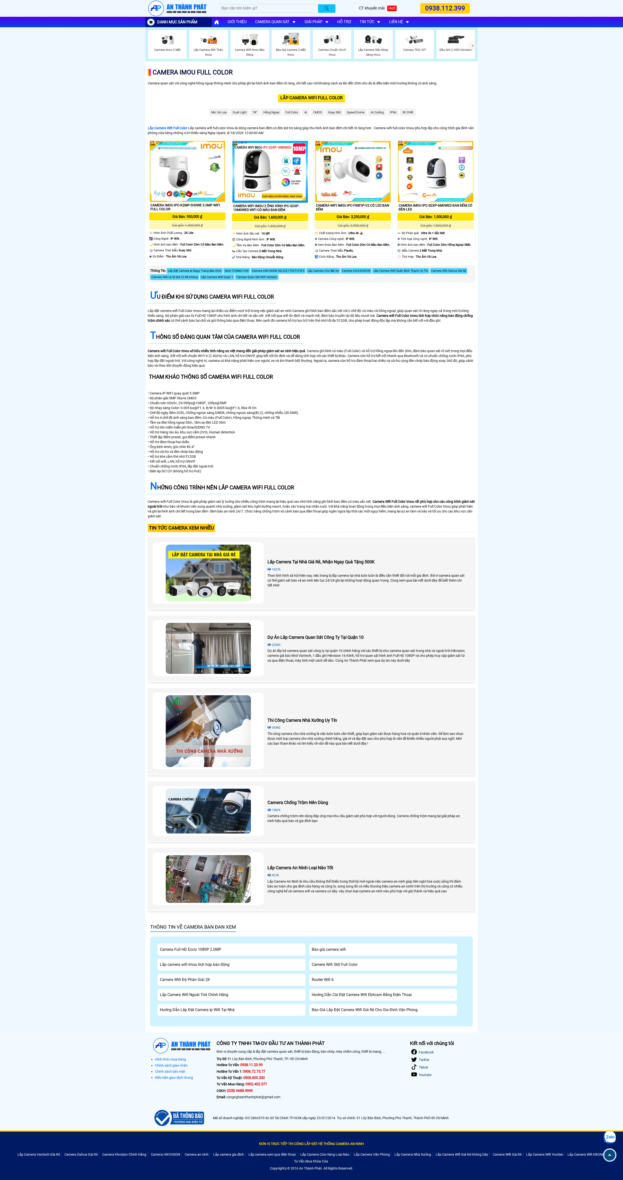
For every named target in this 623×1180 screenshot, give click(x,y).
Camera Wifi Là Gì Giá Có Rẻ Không (174, 277)
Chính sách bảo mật (170, 1071)
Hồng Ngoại (271, 112)
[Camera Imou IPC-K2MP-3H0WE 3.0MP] (187, 171)
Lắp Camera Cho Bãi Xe (323, 271)
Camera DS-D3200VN (356, 271)
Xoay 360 (334, 112)
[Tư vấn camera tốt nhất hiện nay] (472, 45)
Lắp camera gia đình (228, 1154)
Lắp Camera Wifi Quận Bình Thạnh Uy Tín (401, 271)
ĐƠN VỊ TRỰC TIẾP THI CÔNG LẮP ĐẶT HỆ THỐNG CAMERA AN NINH (311, 1144)
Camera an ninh (197, 1154)
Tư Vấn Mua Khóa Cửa (311, 1161)
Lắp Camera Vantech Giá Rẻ (39, 1154)
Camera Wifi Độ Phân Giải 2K (185, 979)
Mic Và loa (219, 112)
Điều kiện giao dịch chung (174, 1077)
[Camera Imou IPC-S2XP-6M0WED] (435, 171)
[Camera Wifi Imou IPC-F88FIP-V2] (353, 171)
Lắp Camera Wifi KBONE (586, 1154)
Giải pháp (313, 21)
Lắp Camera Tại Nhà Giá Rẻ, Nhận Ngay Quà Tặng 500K (321, 561)
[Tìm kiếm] (326, 8)
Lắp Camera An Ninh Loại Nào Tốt (300, 867)
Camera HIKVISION (165, 1154)
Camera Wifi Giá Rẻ (507, 1154)
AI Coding (377, 112)
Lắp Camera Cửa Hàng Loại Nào (324, 1154)
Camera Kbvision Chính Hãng (124, 1154)
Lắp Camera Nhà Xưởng (412, 1154)
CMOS (317, 112)
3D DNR (407, 112)
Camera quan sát (272, 21)
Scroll (609, 1155)
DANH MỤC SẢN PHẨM (177, 22)
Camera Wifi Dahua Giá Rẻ (448, 271)
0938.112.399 (445, 8)
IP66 (393, 112)
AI (305, 112)
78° (255, 112)
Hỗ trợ (344, 21)
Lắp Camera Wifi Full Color (167, 128)
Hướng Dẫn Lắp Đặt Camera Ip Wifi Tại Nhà (197, 1009)
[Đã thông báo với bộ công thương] (178, 1118)
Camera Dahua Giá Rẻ (81, 1154)
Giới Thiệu (237, 21)
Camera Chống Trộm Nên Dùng (297, 802)
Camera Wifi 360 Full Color (334, 964)
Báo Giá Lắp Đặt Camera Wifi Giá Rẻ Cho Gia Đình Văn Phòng (365, 1009)
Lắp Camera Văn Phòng (372, 1154)
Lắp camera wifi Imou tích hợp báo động (194, 964)
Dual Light (240, 112)
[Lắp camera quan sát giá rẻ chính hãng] (216, 22)
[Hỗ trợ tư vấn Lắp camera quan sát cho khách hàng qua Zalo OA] (609, 1137)
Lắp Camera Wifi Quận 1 (217, 277)
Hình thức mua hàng (170, 1059)
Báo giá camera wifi (329, 949)
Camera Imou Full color (193, 72)
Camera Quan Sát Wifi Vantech (256, 277)
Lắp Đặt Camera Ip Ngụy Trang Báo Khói (194, 271)
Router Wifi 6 (323, 979)
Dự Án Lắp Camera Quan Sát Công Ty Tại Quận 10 (315, 637)
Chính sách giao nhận (171, 1065)
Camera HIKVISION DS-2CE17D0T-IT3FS (278, 271)
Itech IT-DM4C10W (237, 271)
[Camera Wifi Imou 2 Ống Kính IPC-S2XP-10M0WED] (270, 171)
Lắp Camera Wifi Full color (311, 97)
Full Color (291, 112)
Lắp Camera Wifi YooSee (544, 1154)
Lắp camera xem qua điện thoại (272, 1154)
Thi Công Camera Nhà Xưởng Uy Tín (302, 720)
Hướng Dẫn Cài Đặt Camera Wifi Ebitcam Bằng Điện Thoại (362, 994)
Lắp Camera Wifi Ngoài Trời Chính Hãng (194, 994)
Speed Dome (356, 112)
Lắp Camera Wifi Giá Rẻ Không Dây (462, 1154)
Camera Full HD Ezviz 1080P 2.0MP (190, 949)
